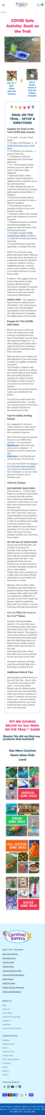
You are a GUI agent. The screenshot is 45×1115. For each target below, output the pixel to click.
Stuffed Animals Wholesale (13, 987)
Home (3, 12)
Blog (4, 1005)
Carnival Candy (8, 962)
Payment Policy (8, 1051)
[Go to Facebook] (4, 1087)
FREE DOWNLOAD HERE (20, 234)
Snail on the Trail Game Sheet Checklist (22, 465)
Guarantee (6, 1024)
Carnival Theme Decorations (13, 975)
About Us (6, 1009)
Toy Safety (6, 1063)
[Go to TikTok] (16, 1087)
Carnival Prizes (8, 966)
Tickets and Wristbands (11, 992)
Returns (5, 1048)
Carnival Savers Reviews (11, 1028)
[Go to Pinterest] (19, 1087)
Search (5, 1067)
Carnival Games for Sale (11, 971)
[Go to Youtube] (12, 1087)
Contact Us (6, 1020)
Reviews (5, 1075)
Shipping (5, 1040)
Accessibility (7, 1013)
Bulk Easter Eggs (9, 958)
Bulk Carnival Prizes (10, 954)
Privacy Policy (7, 1055)
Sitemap (5, 1071)
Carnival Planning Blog (11, 1017)
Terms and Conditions (11, 1059)
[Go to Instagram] (8, 1087)
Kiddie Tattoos (8, 979)
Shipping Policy (8, 1044)
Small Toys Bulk (8, 983)
